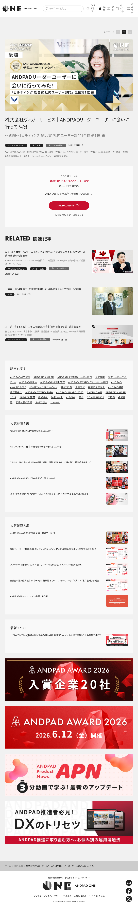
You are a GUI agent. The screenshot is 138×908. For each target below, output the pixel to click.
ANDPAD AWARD (15, 152)
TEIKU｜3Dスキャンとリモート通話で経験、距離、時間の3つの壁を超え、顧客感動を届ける (50, 462)
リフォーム (55, 402)
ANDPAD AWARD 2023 (69, 392)
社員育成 (70, 397)
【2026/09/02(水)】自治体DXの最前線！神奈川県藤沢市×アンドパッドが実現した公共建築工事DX (55, 635)
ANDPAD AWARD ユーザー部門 (72, 152)
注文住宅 (100, 377)
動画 (112, 8)
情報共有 (43, 397)
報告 (81, 397)
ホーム (8, 866)
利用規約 (67, 896)
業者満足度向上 (14, 156)
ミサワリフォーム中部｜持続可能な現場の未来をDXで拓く (36, 447)
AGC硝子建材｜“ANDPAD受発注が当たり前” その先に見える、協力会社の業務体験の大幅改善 (45, 254)
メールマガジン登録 (97, 896)
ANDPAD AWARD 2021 (40, 152)
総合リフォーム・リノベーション (38, 156)
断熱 (126, 152)
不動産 (117, 152)
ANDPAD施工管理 (101, 152)
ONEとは (93, 8)
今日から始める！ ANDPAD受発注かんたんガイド (31, 431)
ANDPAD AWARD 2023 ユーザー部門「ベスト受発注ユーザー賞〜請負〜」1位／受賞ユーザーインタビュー (45, 262)
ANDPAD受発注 (28, 382)
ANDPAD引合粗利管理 (52, 382)
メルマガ (132, 8)
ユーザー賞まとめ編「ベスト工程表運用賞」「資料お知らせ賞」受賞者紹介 (43, 326)
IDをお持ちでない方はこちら (69, 214)
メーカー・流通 (38, 269)
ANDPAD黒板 (115, 387)
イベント (122, 8)
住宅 (10, 294)
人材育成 (80, 387)
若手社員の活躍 (24, 402)
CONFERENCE (95, 397)
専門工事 (36, 145)
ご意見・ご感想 (80, 896)
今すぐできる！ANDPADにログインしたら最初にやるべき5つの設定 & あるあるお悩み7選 (49, 494)
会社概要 (37, 896)
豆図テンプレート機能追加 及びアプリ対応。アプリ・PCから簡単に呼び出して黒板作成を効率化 (53, 549)
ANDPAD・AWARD (16, 145)
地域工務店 (41, 402)
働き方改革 (66, 387)
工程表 (111, 397)
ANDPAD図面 (27, 397)
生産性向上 (57, 397)
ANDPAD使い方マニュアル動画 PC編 (29, 596)
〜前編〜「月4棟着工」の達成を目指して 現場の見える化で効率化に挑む (43, 289)
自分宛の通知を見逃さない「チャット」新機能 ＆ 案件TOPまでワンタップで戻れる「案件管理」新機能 (54, 581)
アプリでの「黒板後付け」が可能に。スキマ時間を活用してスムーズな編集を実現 (45, 565)
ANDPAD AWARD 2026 (39, 392)
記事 (104, 8)
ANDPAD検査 (94, 392)
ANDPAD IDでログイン (69, 205)
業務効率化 (16, 392)
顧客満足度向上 (62, 156)
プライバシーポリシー (52, 896)
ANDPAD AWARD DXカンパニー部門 (88, 382)
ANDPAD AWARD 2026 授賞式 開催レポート (32, 478)
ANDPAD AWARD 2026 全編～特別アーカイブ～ (34, 533)
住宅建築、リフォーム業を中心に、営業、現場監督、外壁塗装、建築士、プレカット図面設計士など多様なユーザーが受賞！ (45, 333)
